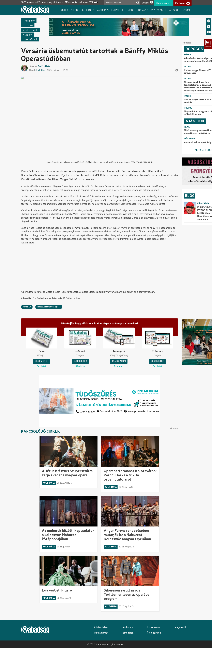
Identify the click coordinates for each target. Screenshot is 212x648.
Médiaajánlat (101, 633)
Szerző (33, 66)
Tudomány (141, 9)
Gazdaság (156, 9)
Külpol (115, 9)
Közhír (64, 9)
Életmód (127, 9)
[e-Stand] (208, 44)
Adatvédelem (101, 627)
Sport (177, 9)
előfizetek (41, 361)
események (31, 39)
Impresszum (153, 627)
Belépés (145, 2)
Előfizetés (180, 3)
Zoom (186, 9)
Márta (47, 66)
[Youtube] (208, 32)
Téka (168, 9)
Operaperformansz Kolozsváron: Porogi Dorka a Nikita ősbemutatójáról (130, 475)
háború (29, 25)
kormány (30, 20)
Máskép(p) (102, 9)
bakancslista (31, 29)
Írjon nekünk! (154, 633)
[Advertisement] (99, 267)
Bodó (40, 66)
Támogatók (127, 633)
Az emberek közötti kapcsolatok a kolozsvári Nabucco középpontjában (68, 535)
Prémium (157, 351)
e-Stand (80, 351)
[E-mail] (208, 27)
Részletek (41, 366)
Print (42, 351)
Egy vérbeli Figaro (57, 590)
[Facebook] (208, 21)
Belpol (75, 9)
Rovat (32, 70)
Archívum (127, 627)
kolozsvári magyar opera (49, 307)
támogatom (119, 361)
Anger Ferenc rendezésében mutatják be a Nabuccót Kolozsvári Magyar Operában (127, 535)
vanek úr (27, 307)
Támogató (119, 351)
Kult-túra (87, 9)
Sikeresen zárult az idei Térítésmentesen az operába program (127, 595)
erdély (28, 34)
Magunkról (180, 627)
